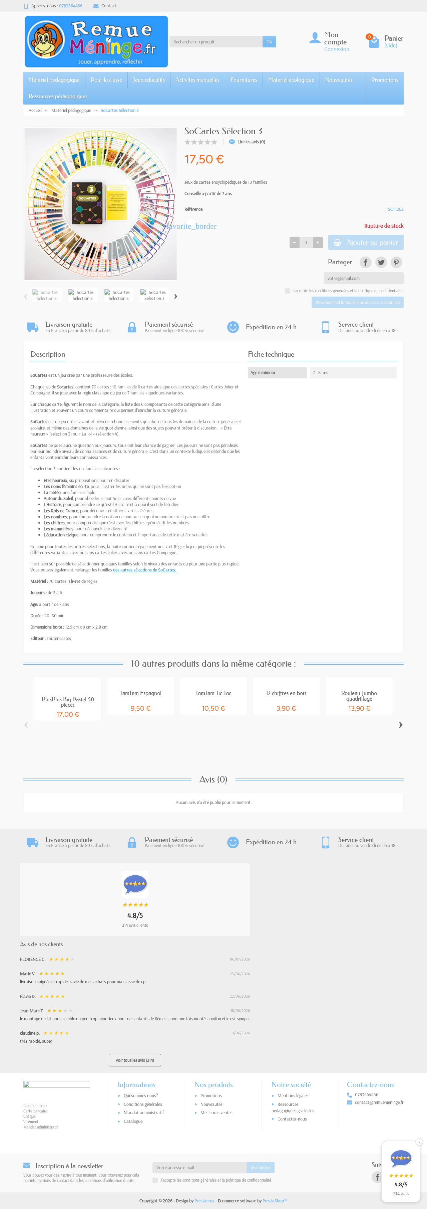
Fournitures (244, 79)
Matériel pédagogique (54, 79)
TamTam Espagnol (140, 692)
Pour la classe (106, 79)
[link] (365, 262)
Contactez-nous (292, 1119)
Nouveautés (339, 79)
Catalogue (133, 1121)
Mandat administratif (144, 1112)
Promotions (384, 79)
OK (269, 42)
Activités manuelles (198, 79)
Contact (108, 6)
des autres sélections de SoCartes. (145, 570)
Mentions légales (293, 1095)
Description (47, 354)
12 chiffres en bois (286, 692)
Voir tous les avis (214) (135, 1060)
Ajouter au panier (372, 242)
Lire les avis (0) (251, 142)
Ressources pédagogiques (58, 96)
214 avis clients (135, 925)
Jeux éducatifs (149, 79)
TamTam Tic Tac (213, 692)
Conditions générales (143, 1104)
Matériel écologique (291, 79)
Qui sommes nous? (141, 1095)
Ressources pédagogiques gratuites (293, 1107)
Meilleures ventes (216, 1112)
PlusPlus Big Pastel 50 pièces (68, 702)
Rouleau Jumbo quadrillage (359, 695)
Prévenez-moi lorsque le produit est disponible (358, 302)
